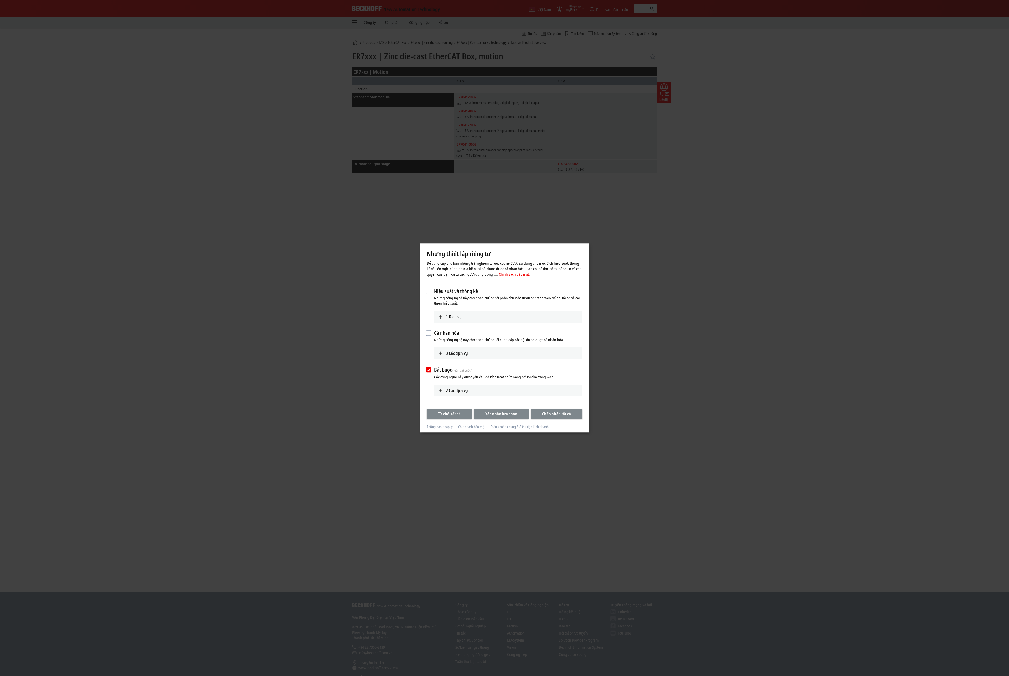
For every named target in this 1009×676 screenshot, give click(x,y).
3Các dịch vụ (457, 353)
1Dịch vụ (454, 317)
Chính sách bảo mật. (514, 274)
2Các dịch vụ (457, 390)
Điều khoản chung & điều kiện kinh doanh (520, 426)
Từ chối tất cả (449, 414)
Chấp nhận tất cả (556, 414)
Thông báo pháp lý (440, 426)
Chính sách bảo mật (471, 426)
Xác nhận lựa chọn (501, 414)
